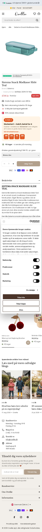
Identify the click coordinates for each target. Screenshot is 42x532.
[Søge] (37, 20)
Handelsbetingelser (28, 524)
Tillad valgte (21, 304)
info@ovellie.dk (12, 439)
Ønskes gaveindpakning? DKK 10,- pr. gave (19, 150)
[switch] (36, 267)
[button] (3, 3)
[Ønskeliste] (34, 13)
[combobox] (21, 20)
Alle (10, 27)
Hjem (4, 27)
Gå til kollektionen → (12, 132)
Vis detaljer (30, 290)
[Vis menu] (3, 13)
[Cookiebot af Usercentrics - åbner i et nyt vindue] (29, 221)
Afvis (21, 310)
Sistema (10, 88)
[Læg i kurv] (28, 342)
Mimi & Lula (5, 336)
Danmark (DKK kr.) (21, 505)
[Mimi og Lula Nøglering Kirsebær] (16, 319)
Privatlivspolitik (12, 524)
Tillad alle (21, 297)
